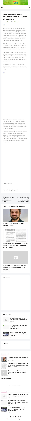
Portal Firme (7, 21)
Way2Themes (11, 419)
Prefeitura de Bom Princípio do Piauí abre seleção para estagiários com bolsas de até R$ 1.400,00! (15, 245)
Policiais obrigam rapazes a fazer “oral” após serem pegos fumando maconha (18, 320)
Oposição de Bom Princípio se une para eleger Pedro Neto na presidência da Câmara (14, 267)
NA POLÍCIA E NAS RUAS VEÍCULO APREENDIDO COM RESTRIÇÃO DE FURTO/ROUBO (18, 334)
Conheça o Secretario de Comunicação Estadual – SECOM (18, 358)
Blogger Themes (23, 419)
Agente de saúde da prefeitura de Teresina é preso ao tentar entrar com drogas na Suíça (18, 327)
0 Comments (16, 21)
